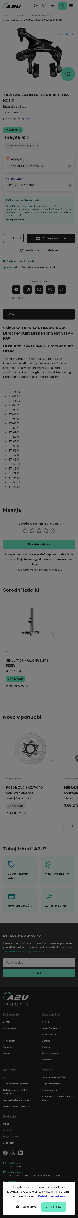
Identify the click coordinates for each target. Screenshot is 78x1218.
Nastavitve (29, 1207)
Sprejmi (56, 1207)
